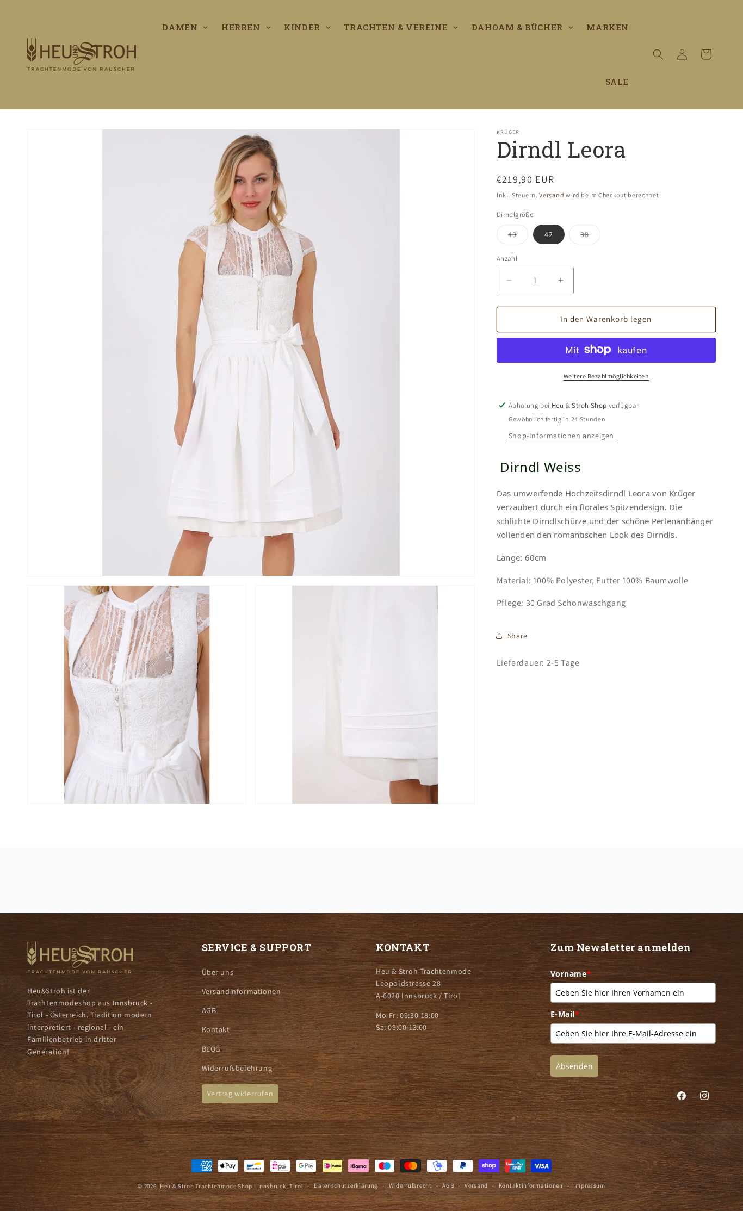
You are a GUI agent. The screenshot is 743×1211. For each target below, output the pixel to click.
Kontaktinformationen (531, 1185)
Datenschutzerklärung (346, 1185)
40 (518, 236)
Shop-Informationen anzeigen (561, 435)
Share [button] (517, 635)
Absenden (574, 1066)
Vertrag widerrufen (240, 1093)
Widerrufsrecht (410, 1185)
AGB (209, 1010)
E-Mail (565, 1014)
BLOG (211, 1048)
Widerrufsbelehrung (237, 1068)
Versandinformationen (241, 991)
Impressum (589, 1185)
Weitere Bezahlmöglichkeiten (606, 375)
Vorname (571, 973)
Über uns (218, 972)
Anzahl (507, 258)
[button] (658, 54)
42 (548, 234)
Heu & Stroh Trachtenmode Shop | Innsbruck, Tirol (232, 1186)
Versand (551, 195)
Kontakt (216, 1029)
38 (590, 236)
